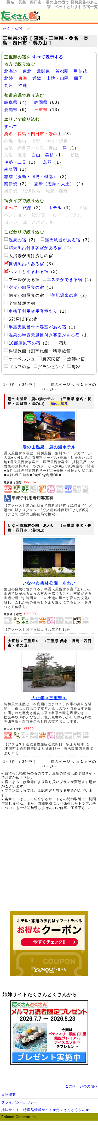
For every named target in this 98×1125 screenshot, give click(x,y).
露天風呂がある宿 (62, 240)
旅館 (27, 207)
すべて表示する (47, 57)
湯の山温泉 (59, 403)
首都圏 (62, 71)
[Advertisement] (49, 863)
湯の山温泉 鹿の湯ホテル (49, 447)
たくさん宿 (12, 28)
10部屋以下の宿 (25, 343)
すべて (11, 126)
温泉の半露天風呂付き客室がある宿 (44, 335)
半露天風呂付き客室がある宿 (37, 327)
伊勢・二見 (15, 162)
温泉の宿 (17, 240)
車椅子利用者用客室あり (33, 311)
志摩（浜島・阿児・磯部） (30, 176)
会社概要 (8, 1095)
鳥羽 (47, 162)
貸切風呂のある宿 (26, 264)
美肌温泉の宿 (64, 295)
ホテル (55, 207)
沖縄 (22, 85)
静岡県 (41, 102)
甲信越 (80, 71)
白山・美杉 (43, 155)
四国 (78, 78)
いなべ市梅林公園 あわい (49, 583)
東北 (27, 71)
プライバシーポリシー (19, 1102)
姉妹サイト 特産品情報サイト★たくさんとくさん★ (45, 1110)
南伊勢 (11, 184)
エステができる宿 (64, 279)
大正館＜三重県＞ (49, 698)
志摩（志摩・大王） (54, 184)
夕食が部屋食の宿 (26, 287)
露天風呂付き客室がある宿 (35, 247)
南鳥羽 (11, 169)
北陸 (8, 78)
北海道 (11, 71)
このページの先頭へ (81, 1086)
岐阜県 (11, 102)
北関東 (43, 71)
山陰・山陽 (58, 78)
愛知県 (11, 109)
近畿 (36, 78)
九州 (8, 85)
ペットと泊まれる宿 (29, 271)
